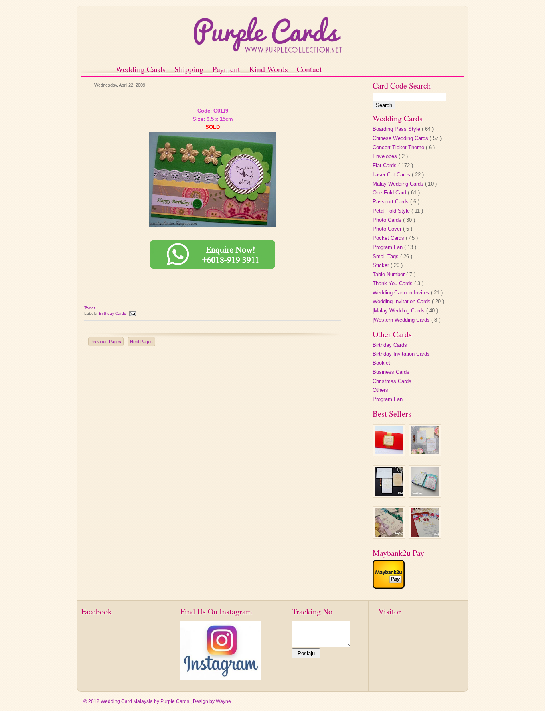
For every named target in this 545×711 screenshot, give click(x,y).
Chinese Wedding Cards (401, 138)
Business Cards (391, 372)
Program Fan (388, 247)
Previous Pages (106, 341)
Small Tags (386, 256)
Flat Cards (385, 165)
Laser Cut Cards (392, 175)
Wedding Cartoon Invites (402, 293)
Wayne (223, 701)
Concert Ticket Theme (399, 147)
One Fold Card (390, 193)
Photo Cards (388, 220)
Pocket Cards (389, 238)
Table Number (389, 274)
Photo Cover (388, 229)
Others (380, 390)
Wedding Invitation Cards (402, 301)
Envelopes (386, 156)
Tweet (89, 308)
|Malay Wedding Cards (399, 311)
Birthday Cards (113, 313)
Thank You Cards (393, 283)
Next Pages (141, 341)
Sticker (382, 265)
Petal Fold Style (392, 211)
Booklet (381, 363)
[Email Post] (132, 313)
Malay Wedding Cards (399, 184)
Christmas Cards (392, 381)
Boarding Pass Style (397, 129)
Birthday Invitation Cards (401, 354)
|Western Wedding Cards (402, 320)
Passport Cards (391, 202)
